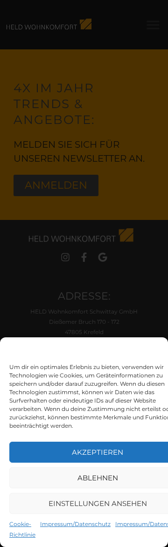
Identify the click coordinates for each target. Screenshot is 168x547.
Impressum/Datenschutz (75, 523)
